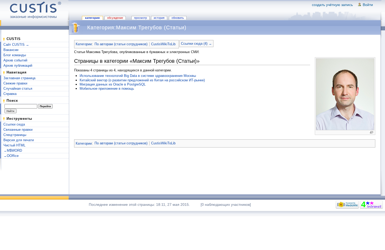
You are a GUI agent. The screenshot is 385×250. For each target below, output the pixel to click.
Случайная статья (17, 88)
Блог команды (14, 55)
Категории (84, 44)
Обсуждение (115, 17)
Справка (9, 94)
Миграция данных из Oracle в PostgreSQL (113, 84)
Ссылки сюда (14, 124)
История (159, 17)
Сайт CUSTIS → (16, 45)
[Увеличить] (371, 132)
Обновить (178, 17)
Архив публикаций (17, 65)
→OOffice (11, 156)
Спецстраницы (14, 135)
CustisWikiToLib (163, 44)
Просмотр (140, 17)
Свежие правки (15, 83)
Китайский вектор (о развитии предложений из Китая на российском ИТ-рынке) (142, 80)
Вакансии (10, 50)
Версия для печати (18, 140)
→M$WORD (12, 150)
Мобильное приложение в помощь (107, 88)
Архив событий (15, 60)
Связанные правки (17, 130)
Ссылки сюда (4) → (196, 44)
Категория (92, 17)
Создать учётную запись (332, 5)
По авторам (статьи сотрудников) (121, 44)
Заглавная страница (19, 78)
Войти (368, 5)
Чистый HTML (14, 145)
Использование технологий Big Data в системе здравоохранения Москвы (138, 76)
